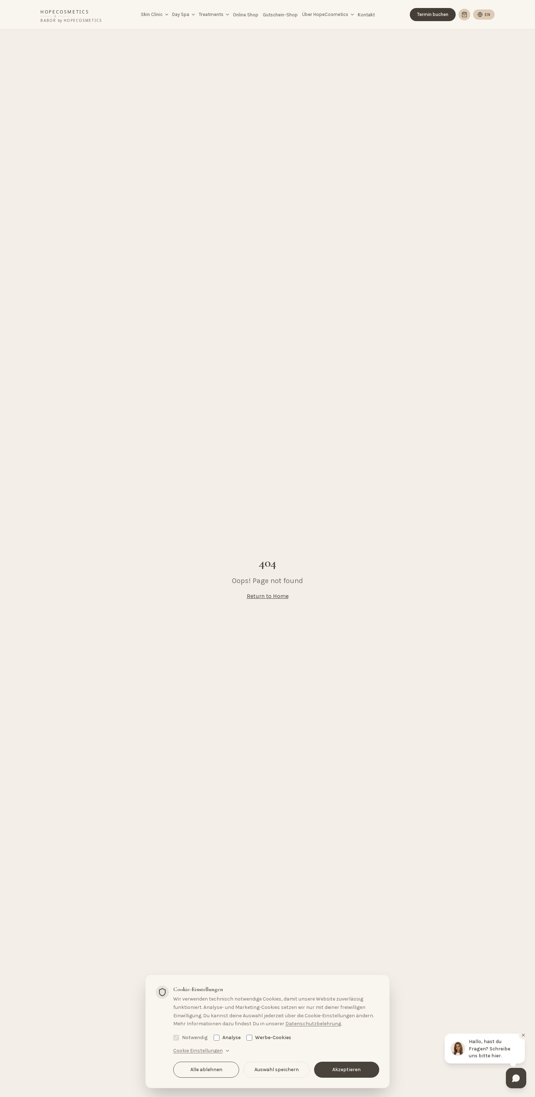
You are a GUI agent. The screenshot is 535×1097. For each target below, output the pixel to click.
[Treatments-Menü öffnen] (227, 14)
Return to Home (268, 596)
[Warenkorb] (464, 14)
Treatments (211, 14)
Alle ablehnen (206, 1069)
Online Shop (245, 14)
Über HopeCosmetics (325, 14)
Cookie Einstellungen (198, 1051)
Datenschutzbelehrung (313, 1024)
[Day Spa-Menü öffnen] (193, 14)
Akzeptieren (346, 1069)
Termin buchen (432, 14)
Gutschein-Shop (280, 14)
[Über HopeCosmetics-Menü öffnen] (352, 14)
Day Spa (180, 14)
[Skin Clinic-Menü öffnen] (166, 14)
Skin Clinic (152, 14)
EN (487, 14)
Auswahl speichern (276, 1069)
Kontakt (366, 14)
